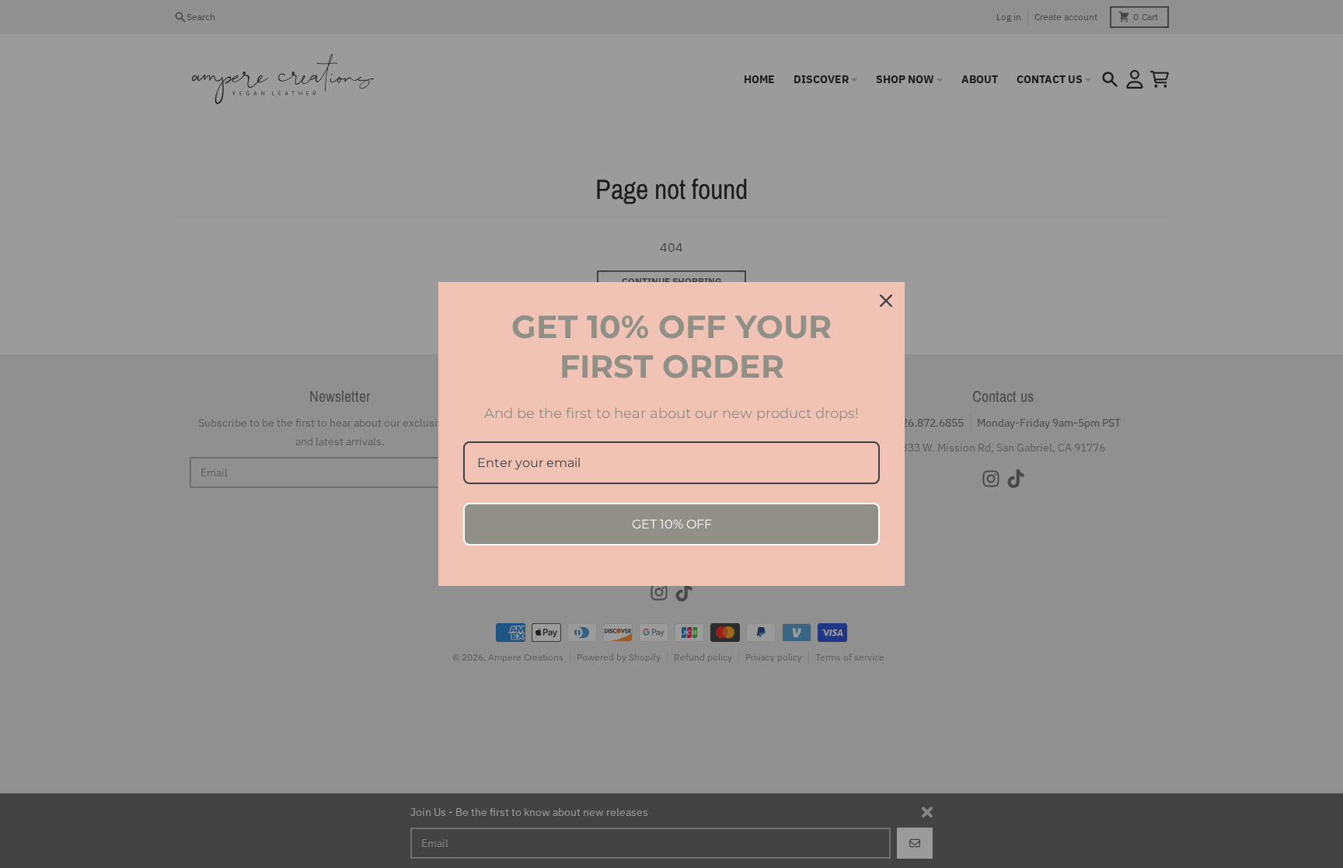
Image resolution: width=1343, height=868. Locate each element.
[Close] (886, 300)
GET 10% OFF (672, 524)
